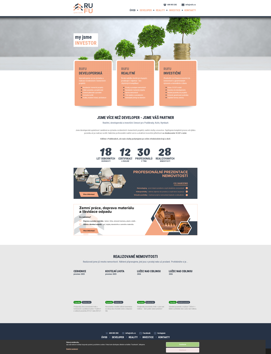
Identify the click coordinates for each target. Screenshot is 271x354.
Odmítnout (182, 350)
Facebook (146, 333)
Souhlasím (182, 344)
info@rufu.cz (190, 4)
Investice (174, 10)
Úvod (133, 10)
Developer (146, 10)
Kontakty (190, 10)
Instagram (161, 333)
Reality (160, 10)
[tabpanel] (135, 43)
